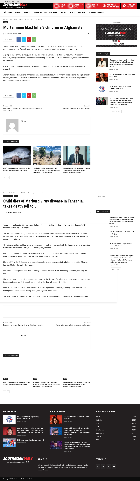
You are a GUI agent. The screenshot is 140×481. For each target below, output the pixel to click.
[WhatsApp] (34, 39)
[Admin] (4, 34)
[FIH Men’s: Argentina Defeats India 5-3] (9, 442)
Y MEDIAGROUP (131, 6)
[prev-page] (4, 177)
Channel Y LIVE (78, 6)
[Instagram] (103, 466)
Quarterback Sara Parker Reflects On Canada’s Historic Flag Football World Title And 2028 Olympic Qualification (30, 430)
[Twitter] (24, 39)
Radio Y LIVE (94, 6)
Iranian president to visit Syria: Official (76, 109)
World (10, 19)
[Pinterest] (29, 39)
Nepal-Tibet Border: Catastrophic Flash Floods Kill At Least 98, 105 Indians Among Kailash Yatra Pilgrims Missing (46, 170)
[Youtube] (114, 466)
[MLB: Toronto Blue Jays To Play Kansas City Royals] (102, 89)
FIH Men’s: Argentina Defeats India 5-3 (30, 440)
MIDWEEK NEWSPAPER (113, 6)
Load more (115, 112)
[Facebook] (19, 39)
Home (5, 19)
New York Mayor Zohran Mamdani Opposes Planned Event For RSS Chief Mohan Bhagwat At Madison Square (76, 170)
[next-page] (8, 177)
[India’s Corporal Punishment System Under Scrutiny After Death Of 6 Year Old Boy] (17, 155)
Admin (10, 33)
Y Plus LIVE (62, 6)
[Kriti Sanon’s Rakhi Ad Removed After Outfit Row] (102, 77)
